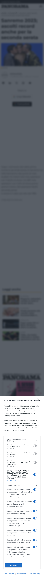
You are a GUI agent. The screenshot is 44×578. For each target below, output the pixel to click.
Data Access (22, 574)
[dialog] (22, 487)
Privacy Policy (35, 574)
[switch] (35, 446)
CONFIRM (13, 565)
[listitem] (22, 440)
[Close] (39, 400)
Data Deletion (9, 574)
